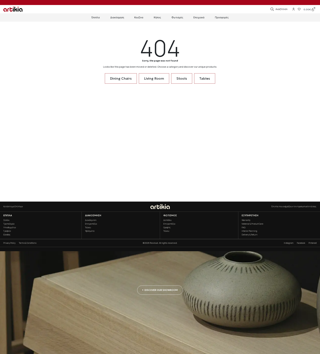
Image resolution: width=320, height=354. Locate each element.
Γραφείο (7, 231)
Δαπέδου (167, 220)
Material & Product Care (252, 223)
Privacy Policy (9, 243)
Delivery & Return (250, 234)
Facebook (301, 243)
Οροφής (166, 227)
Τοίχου (88, 227)
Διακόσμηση (90, 220)
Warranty (246, 220)
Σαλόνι (6, 220)
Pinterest (312, 243)
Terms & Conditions (27, 243)
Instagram (289, 243)
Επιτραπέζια (91, 223)
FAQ (243, 227)
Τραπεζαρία (8, 223)
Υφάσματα (89, 231)
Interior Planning (249, 231)
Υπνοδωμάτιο (9, 227)
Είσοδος (6, 234)
